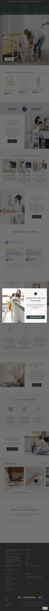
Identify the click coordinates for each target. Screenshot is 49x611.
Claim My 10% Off (35, 317)
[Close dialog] (45, 289)
